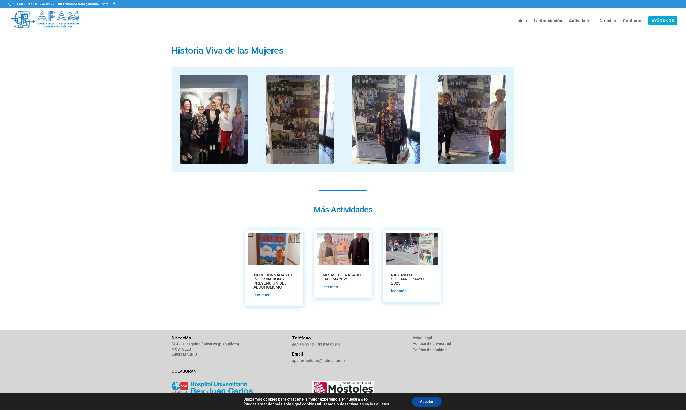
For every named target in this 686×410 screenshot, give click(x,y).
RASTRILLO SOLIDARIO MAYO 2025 (407, 279)
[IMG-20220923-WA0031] (300, 162)
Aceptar (427, 402)
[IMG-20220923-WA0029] (472, 162)
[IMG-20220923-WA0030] (386, 162)
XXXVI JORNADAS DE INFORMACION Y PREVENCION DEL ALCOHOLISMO (273, 281)
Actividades (581, 21)
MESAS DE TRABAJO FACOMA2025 (341, 277)
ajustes (382, 404)
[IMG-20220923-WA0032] (214, 162)
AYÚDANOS (662, 21)
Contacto (632, 21)
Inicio (521, 21)
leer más (261, 295)
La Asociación (548, 21)
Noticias (607, 21)
